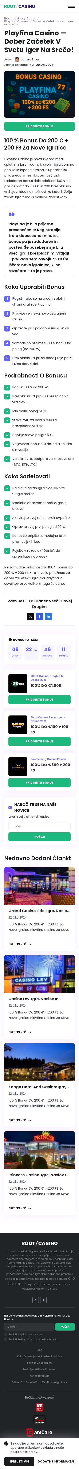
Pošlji (39, 837)
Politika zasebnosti (39, 1363)
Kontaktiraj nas (39, 1376)
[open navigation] (71, 6)
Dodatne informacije (56, 1461)
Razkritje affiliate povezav (39, 1369)
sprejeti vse (19, 1461)
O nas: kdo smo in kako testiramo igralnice (39, 1382)
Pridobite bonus (40, 126)
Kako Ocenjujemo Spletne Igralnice (39, 1356)
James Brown (31, 59)
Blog (39, 1350)
